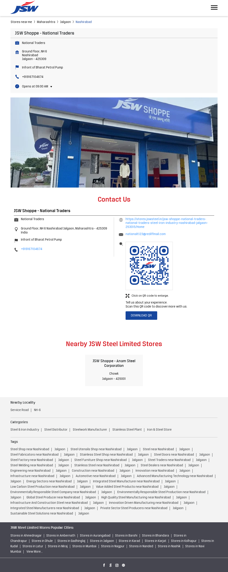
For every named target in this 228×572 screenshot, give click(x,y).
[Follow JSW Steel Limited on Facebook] (104, 564)
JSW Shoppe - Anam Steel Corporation (114, 363)
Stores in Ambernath (60, 535)
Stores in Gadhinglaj (71, 541)
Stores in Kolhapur (184, 541)
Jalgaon (65, 22)
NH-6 (37, 410)
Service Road (19, 410)
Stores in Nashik (169, 546)
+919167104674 (32, 77)
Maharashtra (46, 22)
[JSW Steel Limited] (27, 7)
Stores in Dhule (42, 541)
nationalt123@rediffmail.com (146, 234)
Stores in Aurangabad (95, 535)
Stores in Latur (32, 546)
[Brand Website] (123, 564)
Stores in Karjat (155, 541)
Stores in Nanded (141, 546)
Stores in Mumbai (84, 546)
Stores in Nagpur (112, 546)
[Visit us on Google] (111, 564)
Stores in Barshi (126, 535)
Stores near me (21, 22)
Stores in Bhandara (155, 535)
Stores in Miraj (58, 546)
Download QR (141, 315)
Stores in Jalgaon (102, 541)
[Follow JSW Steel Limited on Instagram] (117, 564)
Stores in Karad (129, 541)
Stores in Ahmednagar (26, 535)
